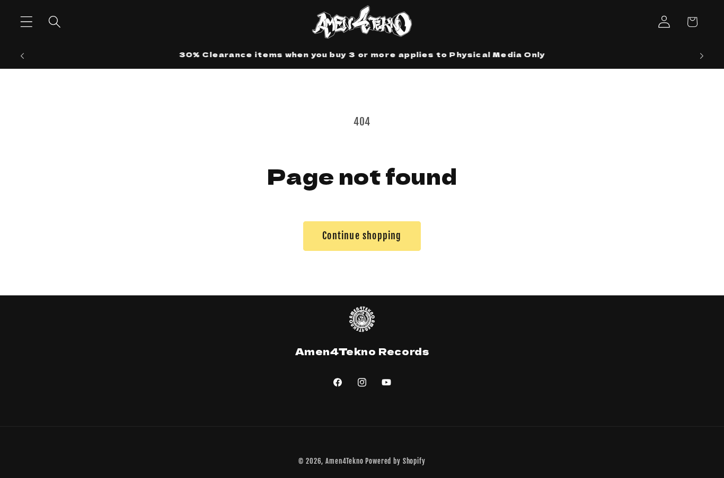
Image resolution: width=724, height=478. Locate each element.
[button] (27, 22)
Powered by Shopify (395, 461)
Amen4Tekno (344, 461)
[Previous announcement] (22, 56)
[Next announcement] (701, 56)
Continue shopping (361, 235)
